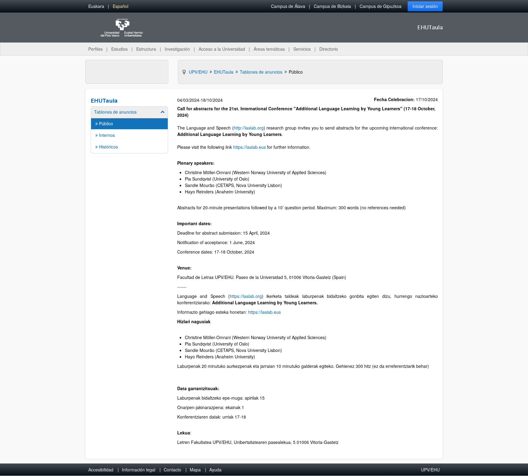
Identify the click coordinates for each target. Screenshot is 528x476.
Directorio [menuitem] (328, 49)
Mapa (195, 470)
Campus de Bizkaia (332, 6)
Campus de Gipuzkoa (381, 6)
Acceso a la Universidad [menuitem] (222, 49)
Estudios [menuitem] (119, 49)
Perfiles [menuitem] (95, 49)
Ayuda (215, 470)
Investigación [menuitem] (177, 49)
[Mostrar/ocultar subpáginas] (163, 112)
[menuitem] (96, 6)
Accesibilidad (100, 470)
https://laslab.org (246, 296)
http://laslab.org (249, 128)
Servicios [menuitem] (302, 49)
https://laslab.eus (249, 147)
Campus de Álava (288, 6)
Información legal (138, 470)
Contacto (172, 470)
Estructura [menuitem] (146, 49)
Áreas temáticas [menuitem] (269, 49)
